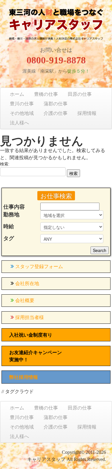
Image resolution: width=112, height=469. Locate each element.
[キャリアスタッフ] (56, 29)
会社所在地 (27, 283)
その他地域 (22, 113)
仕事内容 (14, 207)
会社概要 (24, 300)
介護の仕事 (55, 113)
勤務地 (11, 215)
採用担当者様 (29, 317)
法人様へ (19, 122)
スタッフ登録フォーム (39, 266)
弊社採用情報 (23, 377)
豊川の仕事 (22, 103)
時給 (8, 226)
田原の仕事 (80, 94)
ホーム (17, 94)
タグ (8, 238)
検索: (5, 164)
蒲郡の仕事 (55, 103)
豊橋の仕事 (46, 94)
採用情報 (86, 113)
